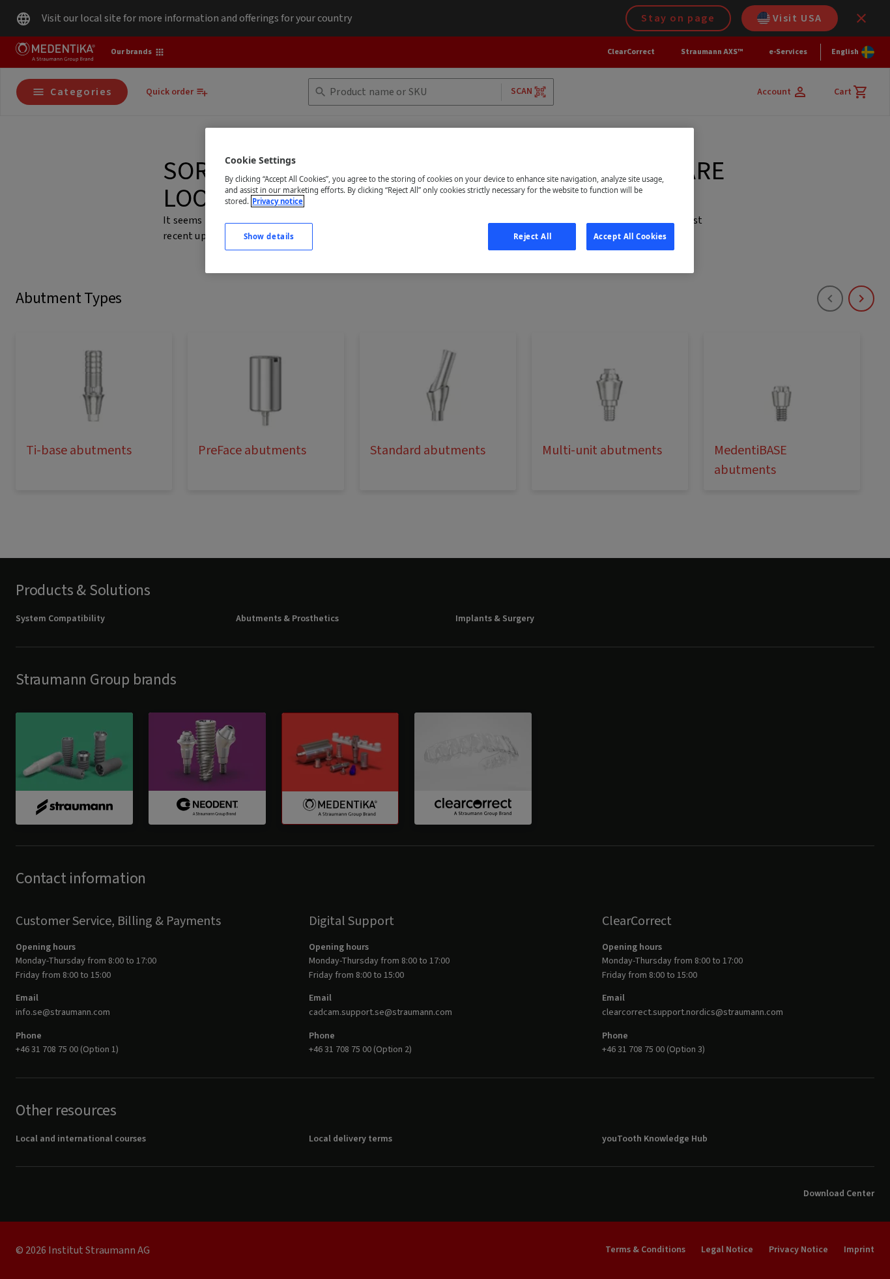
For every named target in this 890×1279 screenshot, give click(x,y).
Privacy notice (277, 201)
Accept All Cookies (630, 236)
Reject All (532, 236)
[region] (449, 200)
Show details (269, 236)
